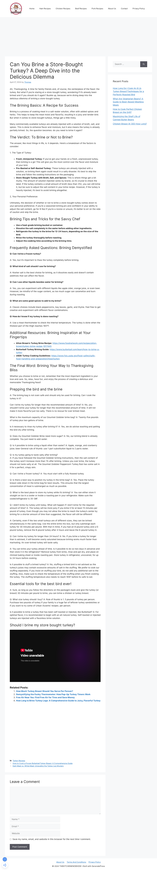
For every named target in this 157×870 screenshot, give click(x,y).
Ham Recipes (45, 8)
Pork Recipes (97, 8)
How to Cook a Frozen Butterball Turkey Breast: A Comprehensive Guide (42, 763)
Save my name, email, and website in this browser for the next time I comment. (52, 839)
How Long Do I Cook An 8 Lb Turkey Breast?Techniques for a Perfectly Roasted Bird (128, 91)
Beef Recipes (81, 8)
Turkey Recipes (19, 761)
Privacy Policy (139, 8)
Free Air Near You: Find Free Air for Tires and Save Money (45, 697)
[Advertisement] (78, 35)
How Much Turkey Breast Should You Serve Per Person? (44, 691)
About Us (112, 8)
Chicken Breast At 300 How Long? (130, 124)
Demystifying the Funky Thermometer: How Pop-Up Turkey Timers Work (53, 694)
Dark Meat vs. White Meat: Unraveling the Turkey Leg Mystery (38, 766)
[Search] (143, 64)
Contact (124, 8)
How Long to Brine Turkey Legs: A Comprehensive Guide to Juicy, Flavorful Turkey (58, 700)
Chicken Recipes (63, 8)
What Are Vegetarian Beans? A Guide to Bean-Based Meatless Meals (128, 102)
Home (31, 8)
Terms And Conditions (76, 862)
